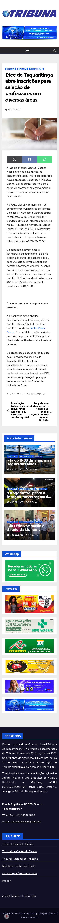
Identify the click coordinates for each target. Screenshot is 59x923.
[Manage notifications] (6, 916)
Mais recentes (36, 69)
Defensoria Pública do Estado (19, 873)
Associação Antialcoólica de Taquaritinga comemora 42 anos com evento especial (20, 410)
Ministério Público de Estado (19, 866)
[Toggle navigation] (28, 51)
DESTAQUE (10, 69)
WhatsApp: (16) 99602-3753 (18, 815)
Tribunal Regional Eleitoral (17, 843)
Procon (6, 880)
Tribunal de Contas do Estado (19, 851)
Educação (22, 69)
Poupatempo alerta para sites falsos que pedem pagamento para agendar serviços (39, 411)
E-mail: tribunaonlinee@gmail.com (21, 821)
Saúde (38, 522)
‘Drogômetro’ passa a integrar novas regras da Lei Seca (28, 497)
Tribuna (33, 469)
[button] (29, 32)
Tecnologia (41, 489)
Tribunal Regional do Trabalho (20, 858)
